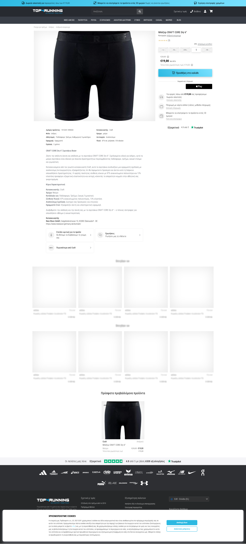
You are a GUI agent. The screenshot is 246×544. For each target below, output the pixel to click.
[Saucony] (133, 483)
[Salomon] (123, 483)
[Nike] (192, 472)
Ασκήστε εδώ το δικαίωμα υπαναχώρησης (140, 504)
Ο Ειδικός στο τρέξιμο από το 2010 (93, 503)
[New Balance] (181, 472)
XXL (185, 50)
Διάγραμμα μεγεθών (205, 44)
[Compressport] (117, 472)
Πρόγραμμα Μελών (88, 507)
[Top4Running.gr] (57, 501)
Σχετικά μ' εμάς (180, 11)
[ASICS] (75, 472)
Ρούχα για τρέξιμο (40, 27)
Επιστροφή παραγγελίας (133, 507)
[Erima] (128, 472)
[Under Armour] (144, 483)
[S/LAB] (112, 483)
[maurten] (160, 472)
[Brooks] (85, 472)
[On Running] (203, 472)
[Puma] (101, 483)
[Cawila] (96, 472)
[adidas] (43, 472)
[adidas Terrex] (53, 472)
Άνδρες (51, 27)
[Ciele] (107, 472)
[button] (135, 11)
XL (174, 50)
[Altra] (64, 472)
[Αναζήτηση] (140, 11)
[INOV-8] (149, 472)
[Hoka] (139, 472)
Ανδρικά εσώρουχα (63, 27)
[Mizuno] (171, 472)
